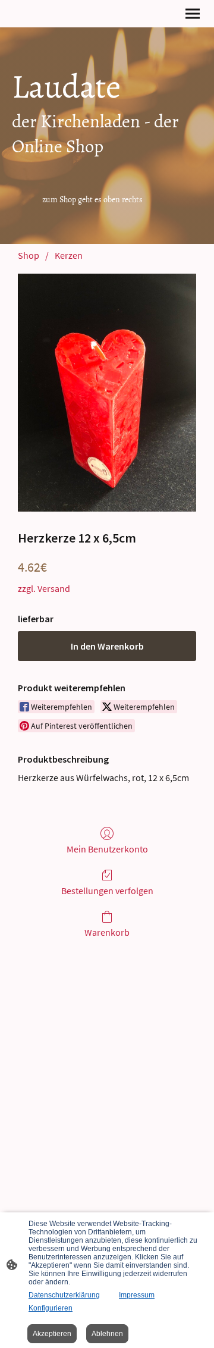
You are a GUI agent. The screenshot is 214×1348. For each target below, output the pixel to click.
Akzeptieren (52, 1334)
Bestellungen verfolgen (107, 890)
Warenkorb (107, 932)
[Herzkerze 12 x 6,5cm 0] (107, 393)
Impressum (137, 1295)
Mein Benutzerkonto (107, 849)
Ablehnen (107, 1334)
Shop (28, 255)
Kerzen (69, 255)
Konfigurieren (51, 1308)
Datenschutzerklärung (64, 1295)
